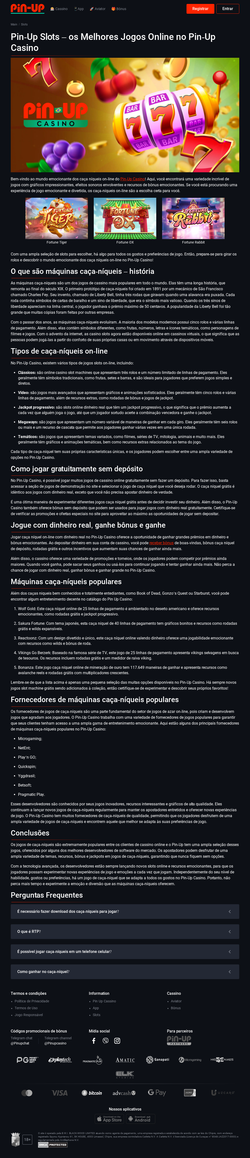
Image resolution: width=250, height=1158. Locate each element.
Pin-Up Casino (132, 179)
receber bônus (161, 543)
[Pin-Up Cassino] (27, 8)
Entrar (227, 8)
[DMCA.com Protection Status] (53, 1144)
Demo (57, 224)
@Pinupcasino (55, 1043)
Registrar (200, 8)
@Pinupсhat (20, 1043)
